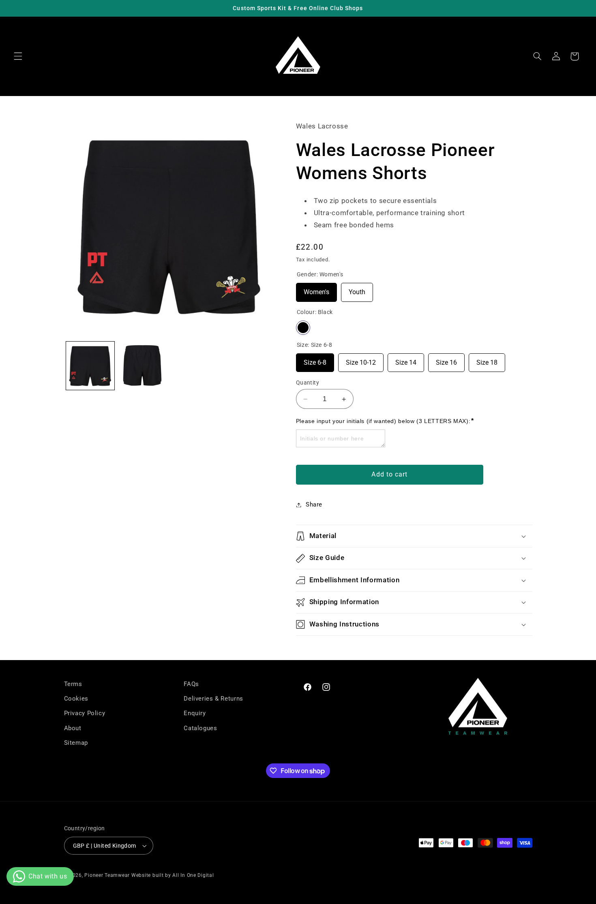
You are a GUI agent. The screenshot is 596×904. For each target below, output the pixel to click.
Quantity (307, 382)
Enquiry (195, 713)
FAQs (191, 684)
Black (303, 328)
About (72, 728)
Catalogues (200, 728)
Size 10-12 (361, 359)
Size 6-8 (315, 359)
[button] (18, 56)
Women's (316, 289)
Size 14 (405, 359)
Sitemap (76, 742)
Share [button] (314, 504)
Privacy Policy (84, 713)
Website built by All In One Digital (172, 875)
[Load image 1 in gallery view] (90, 366)
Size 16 (446, 359)
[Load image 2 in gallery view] (142, 366)
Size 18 (486, 359)
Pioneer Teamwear (107, 875)
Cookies (76, 698)
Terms (73, 684)
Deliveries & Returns (213, 698)
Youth (357, 289)
